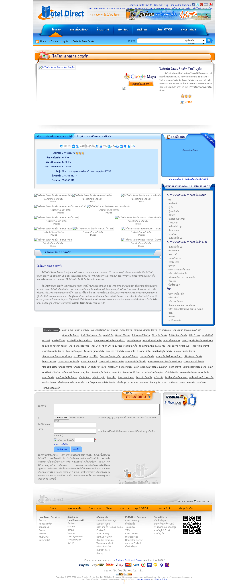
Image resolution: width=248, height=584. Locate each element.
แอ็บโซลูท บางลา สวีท (127, 382)
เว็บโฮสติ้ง (101, 530)
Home (43, 41)
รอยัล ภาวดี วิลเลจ (70, 372)
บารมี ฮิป (94, 356)
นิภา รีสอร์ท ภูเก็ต (74, 351)
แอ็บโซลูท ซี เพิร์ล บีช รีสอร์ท (71, 382)
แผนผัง (71, 530)
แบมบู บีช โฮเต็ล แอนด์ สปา (169, 356)
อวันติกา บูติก (98, 377)
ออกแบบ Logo (103, 533)
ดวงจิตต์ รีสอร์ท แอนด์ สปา (79, 340)
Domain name (103, 524)
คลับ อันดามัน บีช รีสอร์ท (145, 330)
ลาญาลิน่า (85, 372)
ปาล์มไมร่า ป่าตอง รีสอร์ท (120, 367)
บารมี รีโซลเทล (81, 356)
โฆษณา (71, 533)
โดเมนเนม (130, 527)
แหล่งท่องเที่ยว (78, 30)
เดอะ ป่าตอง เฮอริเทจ (79, 346)
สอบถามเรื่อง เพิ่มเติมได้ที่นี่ (188, 179)
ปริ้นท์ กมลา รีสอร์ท (193, 356)
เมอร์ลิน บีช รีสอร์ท (51, 372)
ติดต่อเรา (72, 523)
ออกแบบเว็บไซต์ (104, 537)
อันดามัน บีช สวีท (144, 377)
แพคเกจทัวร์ (195, 30)
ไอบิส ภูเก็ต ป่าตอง (158, 382)
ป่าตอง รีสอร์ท (65, 367)
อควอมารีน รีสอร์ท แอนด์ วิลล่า (194, 372)
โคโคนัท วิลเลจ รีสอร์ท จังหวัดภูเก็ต (180, 68)
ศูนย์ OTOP (164, 30)
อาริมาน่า (158, 377)
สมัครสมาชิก (146, 5)
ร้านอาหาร (103, 30)
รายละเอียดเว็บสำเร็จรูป (165, 527)
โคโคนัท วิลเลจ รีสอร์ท (83, 41)
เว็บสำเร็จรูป (131, 546)
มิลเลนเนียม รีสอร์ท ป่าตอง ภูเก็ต (198, 367)
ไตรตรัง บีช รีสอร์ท (200, 346)
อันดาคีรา (111, 377)
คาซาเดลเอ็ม (165, 330)
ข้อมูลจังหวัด (186, 508)
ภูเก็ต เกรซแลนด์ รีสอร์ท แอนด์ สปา (150, 367)
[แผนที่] (140, 79)
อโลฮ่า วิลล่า (85, 377)
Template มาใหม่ (104, 543)
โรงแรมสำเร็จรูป (161, 5)
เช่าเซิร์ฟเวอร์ (188, 8)
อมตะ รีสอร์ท (48, 377)
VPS (127, 530)
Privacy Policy (74, 539)
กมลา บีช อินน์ (82, 330)
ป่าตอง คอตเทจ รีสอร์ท (68, 361)
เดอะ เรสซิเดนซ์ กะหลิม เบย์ (152, 346)
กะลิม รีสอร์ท (126, 330)
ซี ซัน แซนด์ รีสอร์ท (141, 335)
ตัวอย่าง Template (105, 540)
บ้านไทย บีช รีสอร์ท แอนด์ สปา (120, 351)
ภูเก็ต (65, 41)
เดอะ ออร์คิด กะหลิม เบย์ (178, 346)
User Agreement (76, 536)
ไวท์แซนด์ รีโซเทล (131, 372)
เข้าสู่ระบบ (134, 5)
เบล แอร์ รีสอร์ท (147, 356)
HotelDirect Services (49, 517)
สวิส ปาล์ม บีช (171, 372)
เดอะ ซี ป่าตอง (134, 340)
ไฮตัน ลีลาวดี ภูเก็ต (51, 388)
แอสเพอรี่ (143, 382)
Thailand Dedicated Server (120, 8)
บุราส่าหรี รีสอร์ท (130, 356)
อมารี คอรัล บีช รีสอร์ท (66, 377)
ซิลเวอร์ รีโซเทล (122, 335)
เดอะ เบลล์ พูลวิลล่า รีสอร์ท (54, 346)
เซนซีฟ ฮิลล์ (207, 335)
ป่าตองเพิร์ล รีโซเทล (97, 367)
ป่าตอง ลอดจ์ (80, 367)
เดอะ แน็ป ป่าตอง (171, 340)
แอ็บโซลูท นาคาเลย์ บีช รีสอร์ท (100, 382)
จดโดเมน (176, 8)
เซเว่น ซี (46, 340)
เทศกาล (142, 30)
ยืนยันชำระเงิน (103, 550)
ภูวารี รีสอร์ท (175, 367)
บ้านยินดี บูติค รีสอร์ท (162, 351)
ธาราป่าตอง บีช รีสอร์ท (53, 351)
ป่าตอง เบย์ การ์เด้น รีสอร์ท (111, 361)
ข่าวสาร (71, 526)
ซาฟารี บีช (108, 335)
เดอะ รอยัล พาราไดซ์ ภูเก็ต (124, 346)
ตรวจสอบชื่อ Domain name (109, 527)
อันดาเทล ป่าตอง (126, 377)
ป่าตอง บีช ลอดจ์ (89, 361)
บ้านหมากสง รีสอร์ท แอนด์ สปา (57, 356)
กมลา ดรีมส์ (67, 330)
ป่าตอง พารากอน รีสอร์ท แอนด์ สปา (165, 361)
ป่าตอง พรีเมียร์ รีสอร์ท (135, 361)
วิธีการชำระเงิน (103, 546)
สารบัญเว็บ (159, 533)
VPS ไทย (208, 8)
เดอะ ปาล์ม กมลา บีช (101, 346)
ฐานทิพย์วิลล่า (58, 340)
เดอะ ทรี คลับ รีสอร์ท (152, 340)
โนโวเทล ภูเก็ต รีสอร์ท (94, 351)
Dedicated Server (96, 8)
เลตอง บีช (116, 372)
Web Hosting (163, 8)
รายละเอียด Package (181, 5)
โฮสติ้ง (199, 8)
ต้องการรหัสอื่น (61, 444)
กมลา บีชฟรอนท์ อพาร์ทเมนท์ (104, 330)
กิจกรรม (123, 30)
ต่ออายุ (99, 553)
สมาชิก (71, 543)
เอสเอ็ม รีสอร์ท (49, 382)
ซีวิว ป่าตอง (194, 335)
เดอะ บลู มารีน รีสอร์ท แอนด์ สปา (197, 340)
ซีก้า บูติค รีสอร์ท (159, 335)
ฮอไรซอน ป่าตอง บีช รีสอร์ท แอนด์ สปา (187, 382)
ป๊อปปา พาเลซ (49, 361)
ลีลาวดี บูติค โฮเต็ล (101, 372)
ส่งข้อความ (62, 449)
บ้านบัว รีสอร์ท (144, 351)
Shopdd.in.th (160, 517)
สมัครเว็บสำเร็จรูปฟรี (164, 524)
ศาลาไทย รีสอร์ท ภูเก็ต (152, 372)
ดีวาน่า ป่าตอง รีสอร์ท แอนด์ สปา (109, 340)
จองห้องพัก (178, 136)
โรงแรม (49, 30)
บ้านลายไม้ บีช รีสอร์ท (184, 351)
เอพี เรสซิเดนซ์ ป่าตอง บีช (201, 377)
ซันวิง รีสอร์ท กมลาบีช (91, 335)
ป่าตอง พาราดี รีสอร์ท (194, 361)
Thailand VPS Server (145, 8)
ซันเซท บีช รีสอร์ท (70, 335)
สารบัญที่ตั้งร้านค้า (163, 530)
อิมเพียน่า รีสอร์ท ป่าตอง (176, 377)
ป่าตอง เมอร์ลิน (49, 367)
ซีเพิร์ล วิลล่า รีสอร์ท (178, 335)
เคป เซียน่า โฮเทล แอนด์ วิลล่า (187, 330)
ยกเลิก (76, 449)
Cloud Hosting (132, 520)
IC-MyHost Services (135, 517)
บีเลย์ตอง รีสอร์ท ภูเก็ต (110, 356)
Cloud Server (131, 533)
